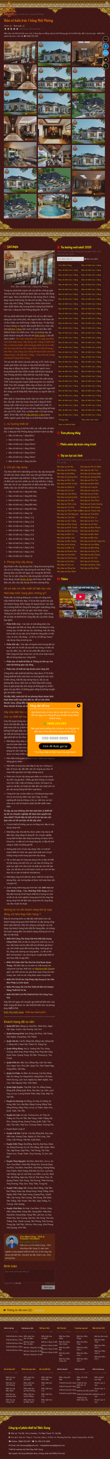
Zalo (105, 53)
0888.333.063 (56, 723)
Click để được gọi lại (55, 746)
